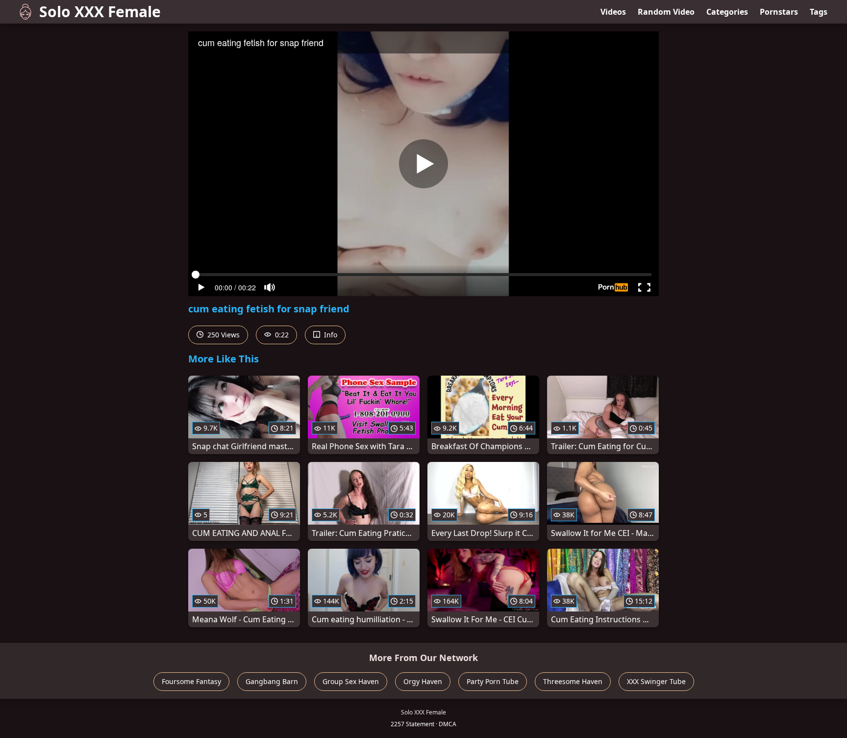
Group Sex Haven (351, 681)
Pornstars (779, 11)
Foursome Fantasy (191, 681)
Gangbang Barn (272, 681)
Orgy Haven (422, 681)
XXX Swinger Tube (656, 681)
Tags (818, 11)
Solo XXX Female (100, 11)
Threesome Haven (572, 681)
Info (329, 334)
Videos (613, 11)
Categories (727, 11)
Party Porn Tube (493, 681)
